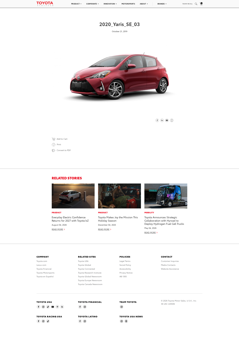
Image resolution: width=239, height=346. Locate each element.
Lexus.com (41, 265)
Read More (57, 229)
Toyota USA (83, 261)
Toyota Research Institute (89, 272)
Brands (161, 3)
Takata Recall (187, 4)
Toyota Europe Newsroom (90, 280)
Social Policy (125, 265)
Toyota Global (84, 265)
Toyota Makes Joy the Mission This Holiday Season (118, 218)
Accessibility (125, 268)
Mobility (149, 212)
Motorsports (128, 3)
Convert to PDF (64, 150)
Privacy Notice (126, 272)
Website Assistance (170, 268)
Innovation (109, 3)
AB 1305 (123, 276)
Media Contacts (168, 265)
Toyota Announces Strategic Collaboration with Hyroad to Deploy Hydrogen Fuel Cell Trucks (164, 220)
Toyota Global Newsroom (90, 276)
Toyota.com (42, 261)
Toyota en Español (45, 276)
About (143, 3)
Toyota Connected (86, 268)
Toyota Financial (44, 268)
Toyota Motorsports (45, 272)
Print (59, 144)
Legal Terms (124, 261)
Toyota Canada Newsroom (90, 284)
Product (75, 3)
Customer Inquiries (170, 261)
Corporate (91, 3)
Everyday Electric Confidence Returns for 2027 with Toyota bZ (70, 218)
